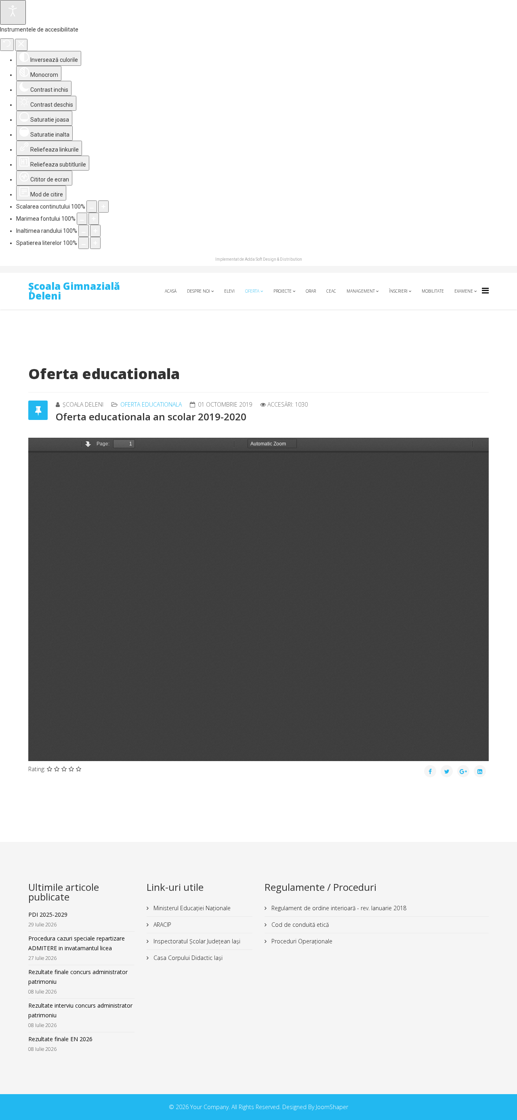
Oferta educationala (151, 404)
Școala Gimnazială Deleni (74, 290)
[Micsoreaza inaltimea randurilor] (83, 231)
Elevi (229, 291)
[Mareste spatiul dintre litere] (95, 243)
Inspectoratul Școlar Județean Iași (196, 941)
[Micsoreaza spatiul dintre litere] (83, 243)
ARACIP (161, 924)
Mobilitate (433, 291)
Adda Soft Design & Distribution (273, 259)
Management (361, 291)
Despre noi (198, 291)
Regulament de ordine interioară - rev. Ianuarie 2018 (338, 908)
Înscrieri (398, 291)
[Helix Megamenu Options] (485, 290)
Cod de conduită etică (299, 924)
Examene (463, 291)
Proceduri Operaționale (301, 941)
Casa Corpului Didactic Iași (187, 958)
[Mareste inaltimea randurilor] (95, 231)
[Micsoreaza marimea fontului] (82, 219)
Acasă (171, 291)
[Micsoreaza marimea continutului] (91, 206)
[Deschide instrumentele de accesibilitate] (13, 12)
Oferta (252, 291)
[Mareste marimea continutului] (103, 206)
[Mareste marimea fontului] (93, 219)
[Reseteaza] (7, 44)
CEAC (331, 291)
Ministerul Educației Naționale (191, 908)
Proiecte (282, 291)
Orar (311, 291)
